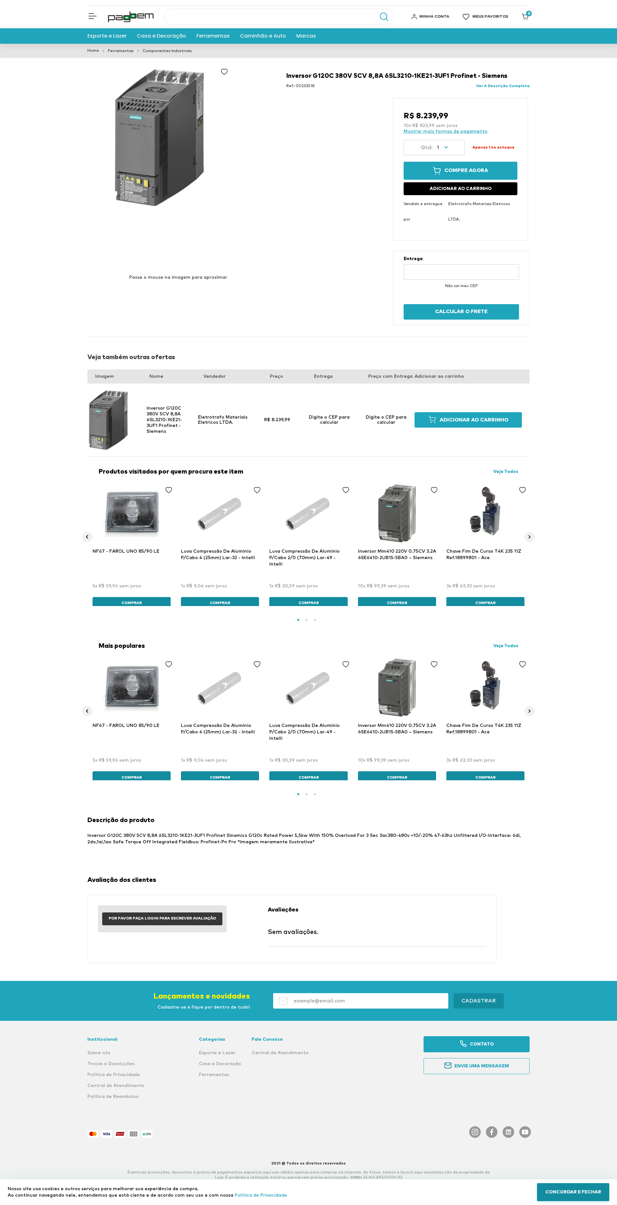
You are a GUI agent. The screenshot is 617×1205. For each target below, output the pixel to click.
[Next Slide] (529, 537)
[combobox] (279, 17)
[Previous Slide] (87, 537)
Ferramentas (121, 51)
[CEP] (461, 267)
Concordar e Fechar (573, 1192)
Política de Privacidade (261, 1195)
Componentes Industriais (167, 51)
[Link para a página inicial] (93, 50)
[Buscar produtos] (380, 16)
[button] (92, 17)
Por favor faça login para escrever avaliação (162, 918)
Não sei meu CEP (461, 286)
